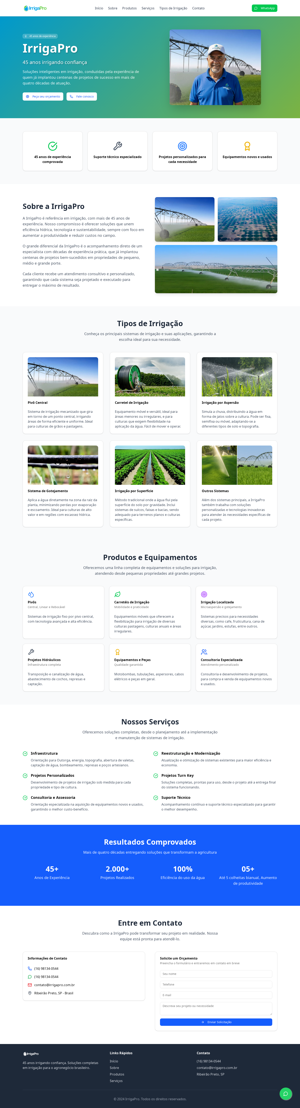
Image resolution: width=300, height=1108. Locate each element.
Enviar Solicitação (219, 1022)
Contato (198, 8)
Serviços (148, 8)
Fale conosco (85, 96)
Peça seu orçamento (46, 96)
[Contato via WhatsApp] (286, 1094)
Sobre (112, 8)
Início (99, 8)
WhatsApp (268, 8)
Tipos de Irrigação (173, 8)
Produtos (129, 8)
